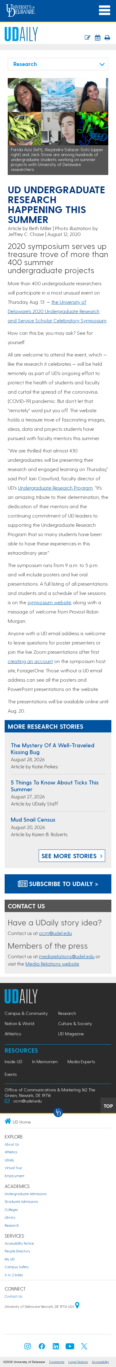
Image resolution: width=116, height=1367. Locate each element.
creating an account (30, 661)
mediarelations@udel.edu (66, 956)
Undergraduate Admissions (26, 1194)
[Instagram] (27, 1348)
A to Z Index (14, 1275)
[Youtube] (70, 1348)
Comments (56, 1362)
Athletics (13, 1033)
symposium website (49, 602)
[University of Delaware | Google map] (77, 1306)
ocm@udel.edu (55, 933)
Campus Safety (17, 1267)
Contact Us (13, 1296)
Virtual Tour (13, 1168)
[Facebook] (41, 1348)
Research (67, 1013)
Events (11, 1074)
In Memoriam (45, 1061)
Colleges (11, 1210)
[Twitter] (84, 1348)
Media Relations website (52, 964)
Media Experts (81, 1061)
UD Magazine (71, 1033)
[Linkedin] (56, 1348)
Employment (14, 1176)
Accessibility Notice (19, 1243)
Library (10, 1217)
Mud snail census (33, 819)
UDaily (9, 1160)
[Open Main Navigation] (104, 10)
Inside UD (13, 1061)
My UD (10, 1259)
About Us (12, 1144)
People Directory (17, 1251)
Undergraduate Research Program (55, 488)
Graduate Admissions (21, 1201)
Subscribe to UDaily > (62, 883)
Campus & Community (26, 1013)
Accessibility (100, 1362)
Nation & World (19, 1023)
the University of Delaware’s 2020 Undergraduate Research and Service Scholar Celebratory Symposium (57, 311)
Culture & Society (75, 1023)
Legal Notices (78, 1362)
